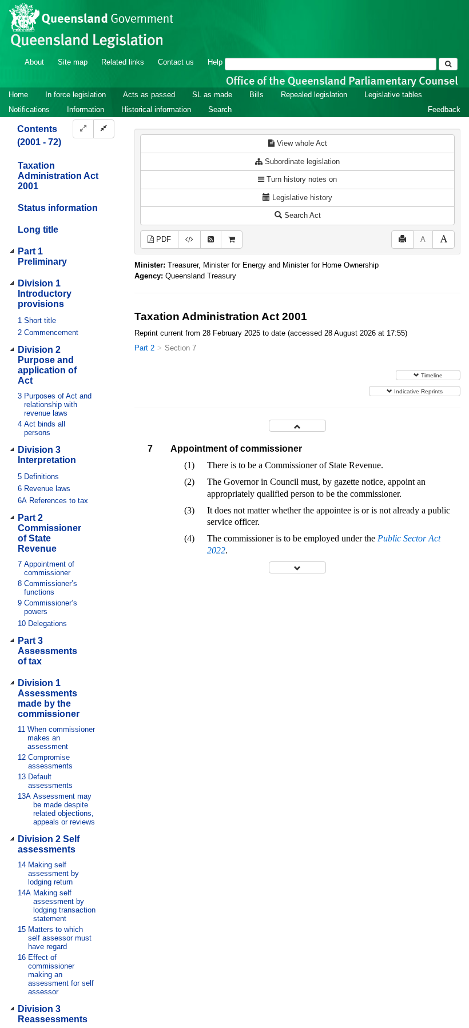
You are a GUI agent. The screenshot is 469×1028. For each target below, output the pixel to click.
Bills (256, 94)
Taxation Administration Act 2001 (58, 176)
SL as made (212, 94)
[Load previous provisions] (297, 426)
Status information (58, 208)
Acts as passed (149, 94)
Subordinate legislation (301, 161)
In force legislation (75, 94)
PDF (162, 239)
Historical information (156, 109)
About (34, 62)
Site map (73, 62)
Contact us (176, 62)
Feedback (444, 109)
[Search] (448, 64)
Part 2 (144, 348)
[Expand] (83, 128)
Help (215, 62)
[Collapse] (103, 128)
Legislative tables (393, 94)
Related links (122, 62)
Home (18, 94)
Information (85, 109)
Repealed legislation (314, 94)
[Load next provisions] (297, 567)
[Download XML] (189, 239)
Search (220, 109)
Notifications (29, 109)
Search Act (301, 215)
